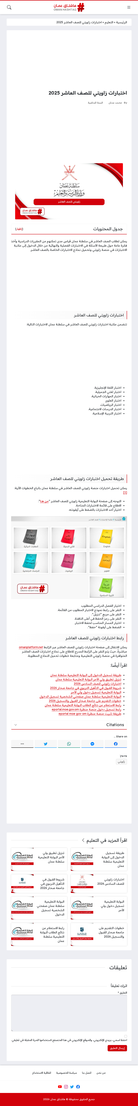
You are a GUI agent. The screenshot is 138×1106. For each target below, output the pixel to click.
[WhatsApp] (69, 744)
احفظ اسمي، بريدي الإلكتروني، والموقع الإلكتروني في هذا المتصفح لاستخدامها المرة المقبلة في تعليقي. (69, 1040)
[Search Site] (9, 7)
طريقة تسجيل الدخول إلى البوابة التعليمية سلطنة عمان (85, 675)
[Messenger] (92, 744)
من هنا (44, 501)
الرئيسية (121, 22)
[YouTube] (59, 1086)
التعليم (109, 22)
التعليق (122, 992)
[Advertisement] (69, 60)
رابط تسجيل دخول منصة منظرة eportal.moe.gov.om (86, 709)
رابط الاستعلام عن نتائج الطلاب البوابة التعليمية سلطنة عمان (83, 705)
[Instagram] (65, 1086)
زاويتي (121, 761)
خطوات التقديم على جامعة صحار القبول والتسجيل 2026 (85, 701)
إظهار (19, 228)
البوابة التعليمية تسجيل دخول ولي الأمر (96, 692)
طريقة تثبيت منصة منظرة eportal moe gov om (90, 713)
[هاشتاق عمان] (69, 7)
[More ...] (22, 744)
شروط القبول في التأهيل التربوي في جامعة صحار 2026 (85, 688)
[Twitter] (45, 744)
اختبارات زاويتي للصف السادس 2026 (97, 683)
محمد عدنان (115, 102)
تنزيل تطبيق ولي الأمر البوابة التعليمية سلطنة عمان (88, 679)
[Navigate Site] (129, 7)
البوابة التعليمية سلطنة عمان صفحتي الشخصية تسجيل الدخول (80, 696)
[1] (125, 492)
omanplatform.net (31, 647)
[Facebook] (116, 744)
